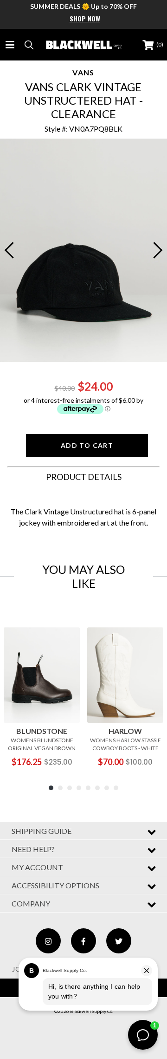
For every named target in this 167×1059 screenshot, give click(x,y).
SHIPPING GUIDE (41, 830)
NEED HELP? (33, 849)
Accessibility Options (55, 885)
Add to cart (87, 445)
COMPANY (31, 903)
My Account (37, 867)
